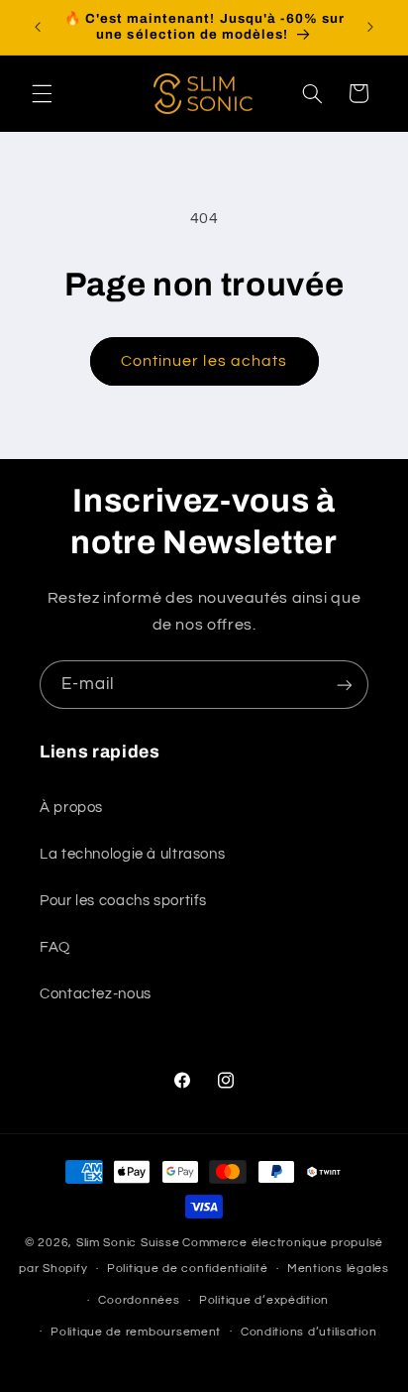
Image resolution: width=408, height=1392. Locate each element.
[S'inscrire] (344, 684)
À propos (71, 807)
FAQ (55, 947)
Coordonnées (138, 1300)
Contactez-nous (96, 993)
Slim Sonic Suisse (128, 1242)
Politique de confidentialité (187, 1268)
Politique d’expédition (264, 1300)
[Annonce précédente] (37, 27)
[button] (41, 93)
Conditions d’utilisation (309, 1332)
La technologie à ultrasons (132, 854)
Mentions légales (338, 1268)
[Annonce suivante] (370, 27)
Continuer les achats (204, 361)
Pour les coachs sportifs (123, 900)
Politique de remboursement (136, 1332)
